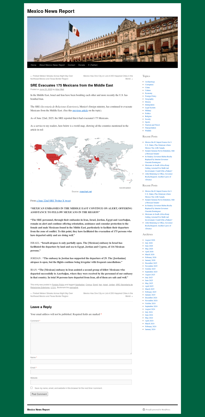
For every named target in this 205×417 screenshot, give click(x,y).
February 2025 (150, 291)
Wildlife (148, 130)
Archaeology (150, 81)
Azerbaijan (80, 284)
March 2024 (149, 323)
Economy (148, 93)
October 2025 (150, 268)
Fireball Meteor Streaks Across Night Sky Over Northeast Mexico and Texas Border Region (51, 77)
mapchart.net (86, 191)
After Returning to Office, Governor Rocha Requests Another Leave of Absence (158, 176)
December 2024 (151, 297)
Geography (149, 99)
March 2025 (149, 289)
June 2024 (149, 315)
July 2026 (149, 243)
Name (33, 357)
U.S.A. (53, 287)
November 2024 (151, 300)
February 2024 (150, 326)
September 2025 (151, 271)
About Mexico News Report (52, 64)
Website (33, 377)
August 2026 (150, 240)
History (148, 101)
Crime (147, 87)
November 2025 (151, 266)
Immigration (149, 104)
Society (148, 119)
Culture (148, 90)
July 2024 (149, 312)
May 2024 (149, 317)
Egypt (95, 284)
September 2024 (151, 306)
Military (148, 110)
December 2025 (151, 263)
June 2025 (149, 280)
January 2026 (150, 260)
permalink (74, 287)
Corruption (149, 84)
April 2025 (149, 286)
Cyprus (89, 284)
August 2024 (150, 309)
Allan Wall (59, 89)
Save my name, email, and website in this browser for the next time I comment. (68, 388)
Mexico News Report (50, 10)
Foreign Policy (58, 284)
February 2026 (150, 257)
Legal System (150, 107)
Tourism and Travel (152, 124)
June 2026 (149, 245)
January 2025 (150, 294)
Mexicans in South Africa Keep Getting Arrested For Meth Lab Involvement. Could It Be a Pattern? (158, 168)
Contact (71, 64)
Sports (147, 122)
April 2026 (149, 251)
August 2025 (150, 274)
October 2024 (150, 303)
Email (33, 367)
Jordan (112, 284)
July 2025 (149, 277)
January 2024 (150, 329)
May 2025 (149, 283)
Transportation (150, 127)
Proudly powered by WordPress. (158, 409)
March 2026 (149, 254)
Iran (100, 284)
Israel (105, 284)
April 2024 (149, 320)
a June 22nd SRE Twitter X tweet (53, 200)
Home (33, 64)
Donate (81, 64)
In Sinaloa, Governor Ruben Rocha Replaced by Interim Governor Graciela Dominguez (158, 159)
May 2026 (149, 248)
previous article (80, 110)
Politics (148, 113)
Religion (148, 116)
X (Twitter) (93, 64)
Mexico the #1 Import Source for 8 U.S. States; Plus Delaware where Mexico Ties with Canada (158, 145)
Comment (35, 320)
